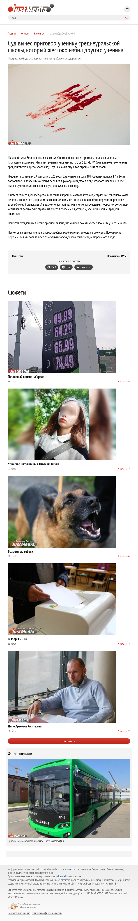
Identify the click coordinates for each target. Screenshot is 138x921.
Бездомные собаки (20, 551)
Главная (12, 33)
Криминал (39, 33)
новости (71, 869)
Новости (25, 33)
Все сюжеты (69, 741)
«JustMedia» (63, 876)
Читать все (123, 381)
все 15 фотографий (55, 841)
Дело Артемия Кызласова (25, 726)
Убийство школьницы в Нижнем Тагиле (33, 464)
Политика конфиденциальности (47, 913)
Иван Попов (17, 256)
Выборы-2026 (17, 639)
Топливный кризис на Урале (26, 376)
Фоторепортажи (20, 753)
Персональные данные (19, 913)
